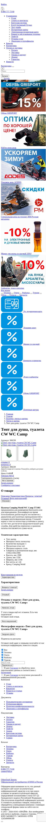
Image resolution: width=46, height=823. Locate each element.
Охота (16, 293)
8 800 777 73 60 (7, 12)
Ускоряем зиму (29, 328)
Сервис (9, 738)
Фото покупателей (9, 621)
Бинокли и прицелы (32, 360)
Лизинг (14, 57)
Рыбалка (26, 293)
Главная (9, 414)
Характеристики (8, 577)
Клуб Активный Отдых (21, 25)
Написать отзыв (8, 608)
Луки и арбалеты (30, 377)
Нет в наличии (7, 481)
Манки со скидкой (31, 344)
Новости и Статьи (14, 691)
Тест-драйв (16, 27)
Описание (6, 501)
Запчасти (23, 295)
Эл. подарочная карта (32, 311)
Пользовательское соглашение (19, 702)
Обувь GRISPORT (31, 393)
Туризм (36, 293)
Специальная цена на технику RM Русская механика (19, 218)
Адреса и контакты (19, 20)
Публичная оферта (14, 704)
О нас (13, 18)
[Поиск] (13, 66)
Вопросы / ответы (9, 587)
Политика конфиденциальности (20, 706)
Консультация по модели (12, 575)
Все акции (5, 290)
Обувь (3, 295)
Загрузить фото (8, 634)
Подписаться (7, 665)
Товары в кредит (18, 55)
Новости (10, 62)
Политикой (6, 672)
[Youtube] (4, 777)
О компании (11, 16)
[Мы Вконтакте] (13, 777)
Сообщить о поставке (10, 485)
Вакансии (10, 688)
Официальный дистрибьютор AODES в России (22, 782)
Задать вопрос (7, 483)
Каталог (5, 76)
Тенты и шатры (13, 421)
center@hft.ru (6, 771)
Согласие (14, 668)
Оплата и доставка (14, 48)
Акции (7, 78)
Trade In (14, 36)
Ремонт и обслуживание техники (25, 34)
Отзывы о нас (17, 39)
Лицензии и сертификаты (22, 41)
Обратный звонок (9, 780)
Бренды (9, 43)
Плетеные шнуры (31, 410)
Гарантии (15, 59)
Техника (7, 293)
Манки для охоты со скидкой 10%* (16, 254)
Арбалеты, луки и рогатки (12, 288)
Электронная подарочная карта (24, 32)
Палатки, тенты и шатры (17, 419)
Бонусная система (19, 23)
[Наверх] (2, 821)
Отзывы (5, 595)
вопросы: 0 (6, 465)
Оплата (14, 50)
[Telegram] (9, 777)
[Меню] (2, 7)
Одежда (12, 295)
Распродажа (11, 46)
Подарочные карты (19, 30)
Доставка (15, 52)
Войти (4, 4)
